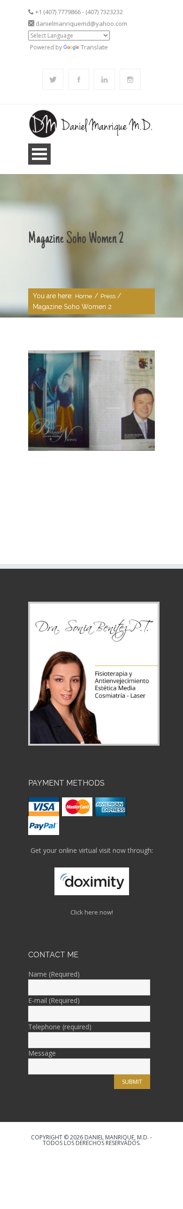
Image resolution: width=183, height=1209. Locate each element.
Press (107, 296)
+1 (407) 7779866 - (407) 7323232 (79, 12)
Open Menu (39, 154)
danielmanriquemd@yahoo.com (81, 23)
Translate (94, 47)
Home (83, 296)
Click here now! (91, 912)
